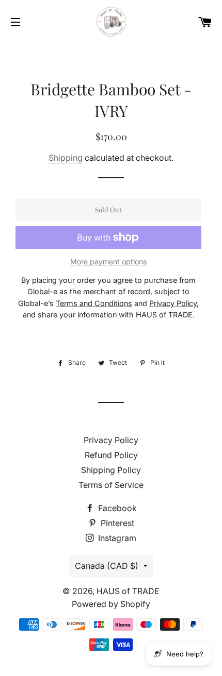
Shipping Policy (111, 470)
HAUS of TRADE (128, 591)
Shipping (66, 158)
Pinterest (116, 523)
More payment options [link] (108, 261)
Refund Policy (111, 455)
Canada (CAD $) (106, 566)
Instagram (116, 538)
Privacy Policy (111, 440)
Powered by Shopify (111, 604)
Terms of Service (111, 485)
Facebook (116, 508)
